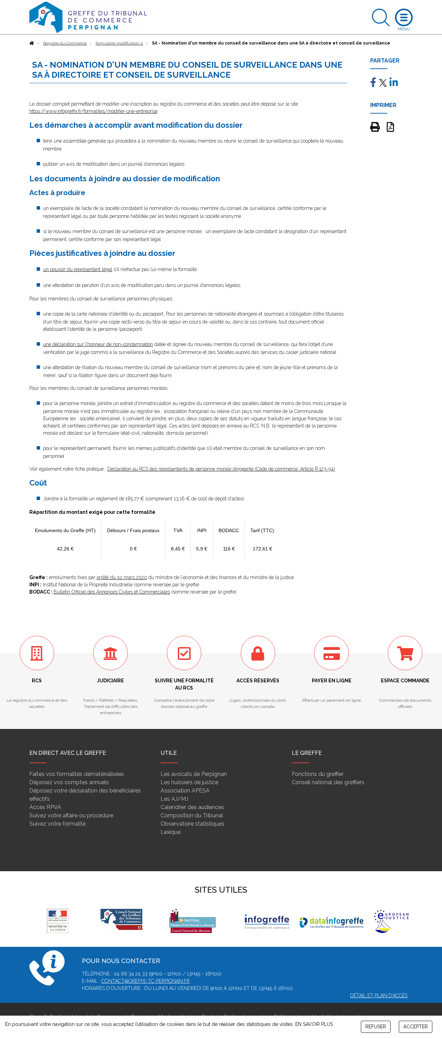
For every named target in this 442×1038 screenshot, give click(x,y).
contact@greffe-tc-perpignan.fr (146, 981)
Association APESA (185, 790)
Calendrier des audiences (192, 807)
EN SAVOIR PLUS (314, 1024)
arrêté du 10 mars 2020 (122, 577)
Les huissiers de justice (189, 782)
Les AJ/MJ (174, 799)
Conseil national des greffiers (328, 782)
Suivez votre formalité (57, 823)
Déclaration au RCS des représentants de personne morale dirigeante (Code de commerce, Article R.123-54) (221, 469)
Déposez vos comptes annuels (69, 782)
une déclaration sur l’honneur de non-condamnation (98, 344)
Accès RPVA (45, 807)
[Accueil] (31, 43)
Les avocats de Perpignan (194, 774)
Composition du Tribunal (192, 815)
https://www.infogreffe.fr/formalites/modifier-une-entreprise (93, 111)
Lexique (171, 832)
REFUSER (375, 1026)
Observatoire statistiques (192, 823)
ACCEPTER (415, 1026)
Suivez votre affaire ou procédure (71, 815)
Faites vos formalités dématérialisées (76, 774)
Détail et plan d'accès (378, 995)
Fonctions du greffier (318, 774)
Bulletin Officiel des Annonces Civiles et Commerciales (112, 592)
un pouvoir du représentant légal (77, 269)
